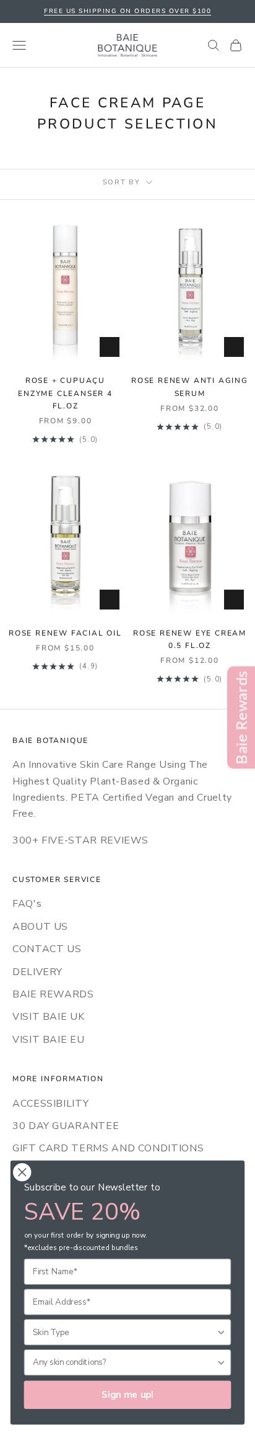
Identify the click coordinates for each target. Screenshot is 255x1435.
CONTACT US (46, 949)
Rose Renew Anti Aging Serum (189, 387)
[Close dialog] (22, 1172)
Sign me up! (127, 1394)
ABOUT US (40, 926)
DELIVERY (37, 972)
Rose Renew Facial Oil (65, 633)
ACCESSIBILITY (50, 1103)
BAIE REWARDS (53, 994)
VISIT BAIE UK (48, 1016)
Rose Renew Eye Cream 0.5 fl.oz (189, 639)
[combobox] (124, 1332)
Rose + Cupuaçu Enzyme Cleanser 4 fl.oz (65, 393)
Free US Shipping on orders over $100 (127, 11)
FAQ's (26, 904)
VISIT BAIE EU (48, 1039)
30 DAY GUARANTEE (65, 1126)
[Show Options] (221, 1332)
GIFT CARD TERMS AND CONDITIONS (108, 1148)
